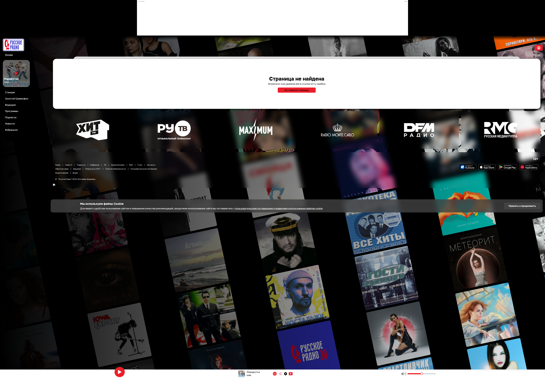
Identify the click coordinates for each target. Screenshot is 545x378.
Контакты (151, 165)
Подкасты (81, 165)
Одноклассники (117, 165)
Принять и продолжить (522, 205)
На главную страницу (297, 90)
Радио (57, 165)
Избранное (94, 165)
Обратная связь (62, 169)
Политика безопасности (115, 169)
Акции (75, 173)
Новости (68, 165)
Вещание (77, 169)
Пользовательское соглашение (144, 169)
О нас (140, 165)
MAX (131, 165)
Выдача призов (61, 173)
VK (105, 165)
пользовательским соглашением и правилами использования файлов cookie (279, 208)
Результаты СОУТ (93, 169)
